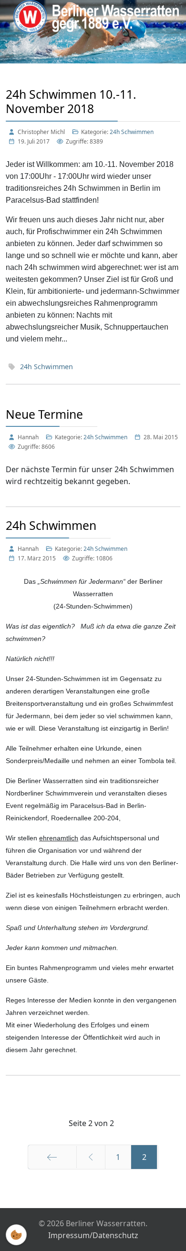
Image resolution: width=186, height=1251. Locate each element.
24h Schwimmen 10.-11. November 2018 (71, 101)
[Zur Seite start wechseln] (52, 1157)
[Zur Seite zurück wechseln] (91, 1157)
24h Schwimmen (132, 132)
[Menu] (143, 16)
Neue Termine (44, 414)
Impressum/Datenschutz (93, 1235)
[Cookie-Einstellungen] (16, 1234)
